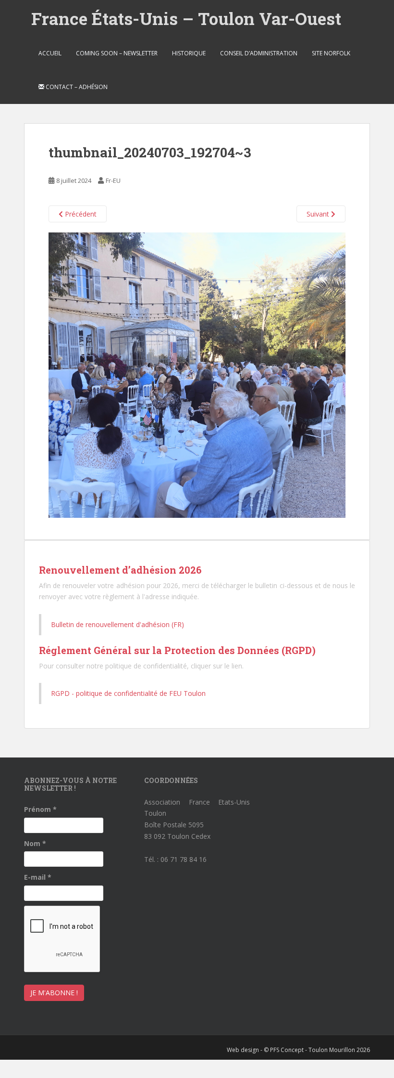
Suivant (319, 213)
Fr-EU (113, 180)
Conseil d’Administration (258, 53)
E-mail (37, 877)
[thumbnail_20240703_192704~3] (197, 374)
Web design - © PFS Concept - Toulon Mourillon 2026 (298, 1050)
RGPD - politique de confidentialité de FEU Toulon (128, 693)
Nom (35, 843)
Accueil (50, 53)
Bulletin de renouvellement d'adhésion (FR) (117, 624)
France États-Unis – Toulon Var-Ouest (186, 18)
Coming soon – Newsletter (117, 53)
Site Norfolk (331, 53)
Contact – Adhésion (76, 87)
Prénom (40, 809)
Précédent (80, 213)
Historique (189, 53)
